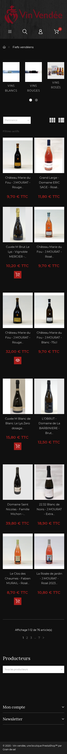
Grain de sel (9, 749)
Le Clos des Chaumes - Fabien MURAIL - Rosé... (18, 578)
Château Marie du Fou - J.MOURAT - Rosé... (49, 251)
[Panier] (56, 31)
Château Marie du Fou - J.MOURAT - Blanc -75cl (49, 337)
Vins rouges (33, 88)
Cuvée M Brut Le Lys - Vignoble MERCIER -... (17, 251)
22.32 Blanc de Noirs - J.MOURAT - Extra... (49, 509)
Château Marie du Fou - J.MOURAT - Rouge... (17, 182)
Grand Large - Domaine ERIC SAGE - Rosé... (49, 182)
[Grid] (52, 120)
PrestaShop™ (50, 745)
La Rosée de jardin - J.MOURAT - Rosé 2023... (49, 578)
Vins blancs (11, 88)
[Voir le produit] (17, 360)
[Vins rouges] (33, 72)
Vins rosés (56, 85)
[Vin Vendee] (33, 14)
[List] (61, 120)
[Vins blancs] (11, 72)
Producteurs (16, 658)
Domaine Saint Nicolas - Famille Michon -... (17, 509)
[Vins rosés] (55, 70)
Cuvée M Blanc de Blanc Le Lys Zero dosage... (18, 423)
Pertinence (11, 120)
